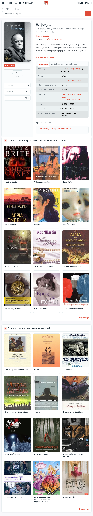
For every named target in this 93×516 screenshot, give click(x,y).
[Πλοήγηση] (3, 3)
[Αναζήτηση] (88, 13)
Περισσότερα (84, 317)
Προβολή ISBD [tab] (71, 64)
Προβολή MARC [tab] (57, 64)
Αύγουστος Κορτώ (54, 39)
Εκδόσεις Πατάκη (73, 69)
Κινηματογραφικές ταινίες (70, 99)
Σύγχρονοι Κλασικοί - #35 (70, 80)
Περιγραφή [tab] (43, 64)
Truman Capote (42, 36)
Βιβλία (8, 9)
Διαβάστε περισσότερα (45, 58)
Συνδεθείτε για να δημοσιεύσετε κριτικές (55, 129)
